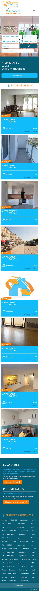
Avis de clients (11, 482)
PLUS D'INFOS (19, 75)
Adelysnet (35, 589)
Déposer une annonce (15, 502)
